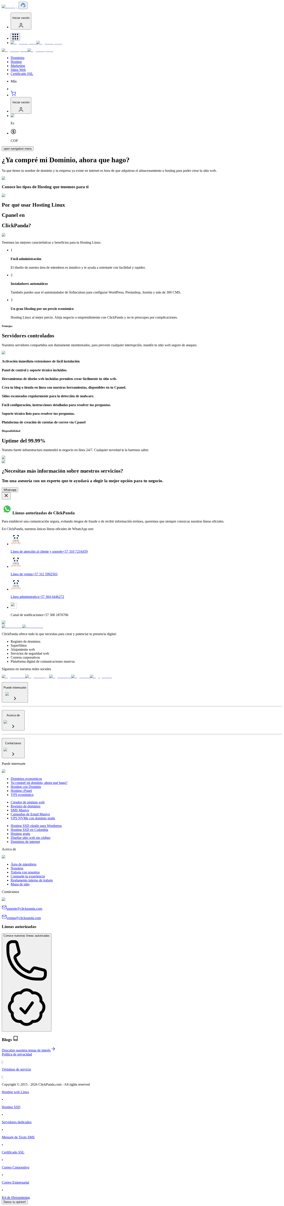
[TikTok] (80, 676)
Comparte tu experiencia (28, 876)
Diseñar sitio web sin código (30, 838)
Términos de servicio (16, 1069)
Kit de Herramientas (16, 1197)
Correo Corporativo (15, 1167)
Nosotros (17, 868)
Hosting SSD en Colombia (29, 830)
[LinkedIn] (60, 676)
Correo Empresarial (15, 1182)
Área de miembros (23, 864)
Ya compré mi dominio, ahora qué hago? (39, 783)
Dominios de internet (25, 842)
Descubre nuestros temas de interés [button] (26, 1050)
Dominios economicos (26, 779)
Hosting (16, 62)
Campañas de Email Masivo (30, 814)
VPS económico (22, 795)
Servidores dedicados (17, 1122)
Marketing (18, 66)
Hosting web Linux (15, 1092)
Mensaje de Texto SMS (18, 1137)
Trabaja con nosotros (25, 872)
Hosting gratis (20, 834)
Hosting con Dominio (26, 787)
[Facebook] (13, 676)
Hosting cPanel (21, 791)
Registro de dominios (25, 806)
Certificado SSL (22, 74)
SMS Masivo (20, 810)
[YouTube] (101, 676)
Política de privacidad (17, 1054)
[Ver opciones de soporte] (23, 5)
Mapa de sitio (20, 884)
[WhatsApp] (37, 676)
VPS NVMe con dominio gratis (33, 818)
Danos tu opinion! (15, 1202)
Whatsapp (10, 489)
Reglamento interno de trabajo (32, 880)
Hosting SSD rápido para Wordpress (36, 826)
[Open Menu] (15, 37)
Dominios (17, 58)
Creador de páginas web (28, 802)
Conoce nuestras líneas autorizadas (27, 935)
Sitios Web (18, 70)
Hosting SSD (11, 1107)
